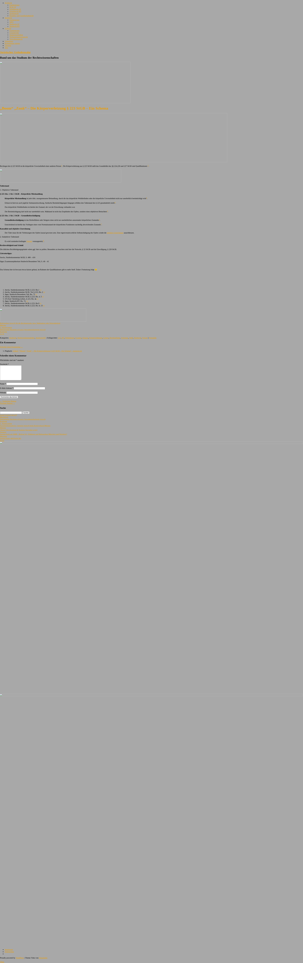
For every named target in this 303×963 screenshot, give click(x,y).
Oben (2, 962)
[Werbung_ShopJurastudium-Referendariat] (43, 321)
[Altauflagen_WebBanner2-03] (151, 696)
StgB (131, 338)
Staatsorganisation (16, 35)
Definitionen (69, 338)
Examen (78, 338)
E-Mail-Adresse (6, 388)
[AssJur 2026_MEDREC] (151, 443)
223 (59, 338)
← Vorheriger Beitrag (8, 401)
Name (3, 384)
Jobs (6, 48)
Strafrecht (8, 18)
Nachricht (4, 364)
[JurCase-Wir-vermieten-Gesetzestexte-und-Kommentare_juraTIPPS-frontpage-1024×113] (60, 182)
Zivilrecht (8, 3)
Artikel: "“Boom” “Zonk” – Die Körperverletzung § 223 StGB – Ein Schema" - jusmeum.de (47, 351)
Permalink (152, 338)
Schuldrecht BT (15, 11)
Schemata (124, 338)
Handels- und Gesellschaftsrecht (21, 16)
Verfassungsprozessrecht (18, 37)
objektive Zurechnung (115, 233)
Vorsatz (29, 241)
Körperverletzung (95, 338)
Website (3, 393)
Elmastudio (43, 958)
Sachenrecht (14, 14)
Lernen (106, 338)
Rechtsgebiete (115, 338)
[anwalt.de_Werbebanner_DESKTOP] (113, 162)
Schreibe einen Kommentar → (11, 347)
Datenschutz (9, 952)
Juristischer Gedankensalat (15, 52)
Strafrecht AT (14, 24)
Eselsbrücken (14, 5)
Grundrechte (14, 33)
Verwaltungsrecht (15, 39)
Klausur (85, 338)
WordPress (20, 958)
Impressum (9, 950)
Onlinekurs (9, 41)
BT (63, 338)
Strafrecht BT (14, 26)
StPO (11, 22)
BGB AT (12, 7)
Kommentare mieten (12, 43)
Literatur (8, 46)
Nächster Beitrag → (7, 403)
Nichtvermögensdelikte (26, 338)
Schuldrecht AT (15, 9)
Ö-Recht (8, 28)
